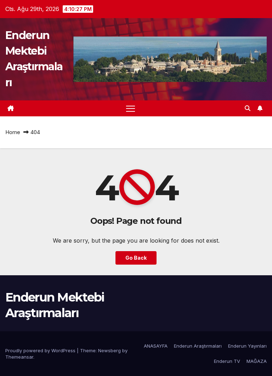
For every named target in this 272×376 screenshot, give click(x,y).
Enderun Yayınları (247, 346)
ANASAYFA (156, 346)
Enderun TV (227, 361)
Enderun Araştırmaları (198, 346)
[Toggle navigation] (130, 108)
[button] (247, 108)
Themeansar (19, 357)
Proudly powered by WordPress (41, 350)
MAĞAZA (256, 361)
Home (12, 132)
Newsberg (109, 350)
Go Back (136, 258)
